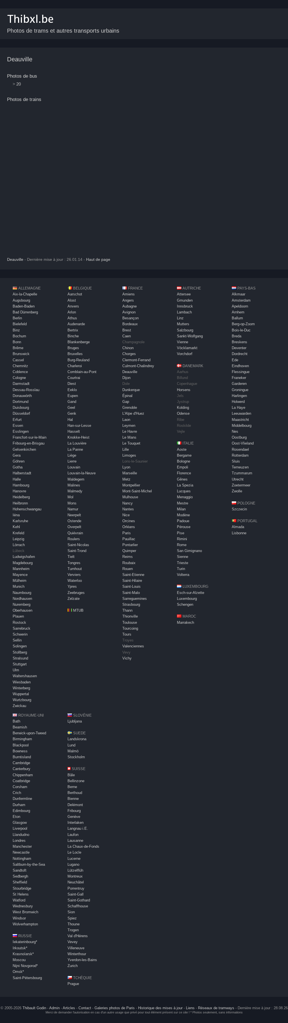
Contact (84, 1008)
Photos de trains (24, 99)
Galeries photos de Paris (114, 1008)
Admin (54, 1008)
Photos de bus (22, 76)
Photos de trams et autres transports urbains (63, 31)
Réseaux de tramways (216, 1008)
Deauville (19, 59)
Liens (190, 1008)
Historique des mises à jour (160, 1008)
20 (18, 84)
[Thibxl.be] (30, 25)
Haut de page (98, 259)
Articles (69, 1008)
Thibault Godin (34, 1008)
